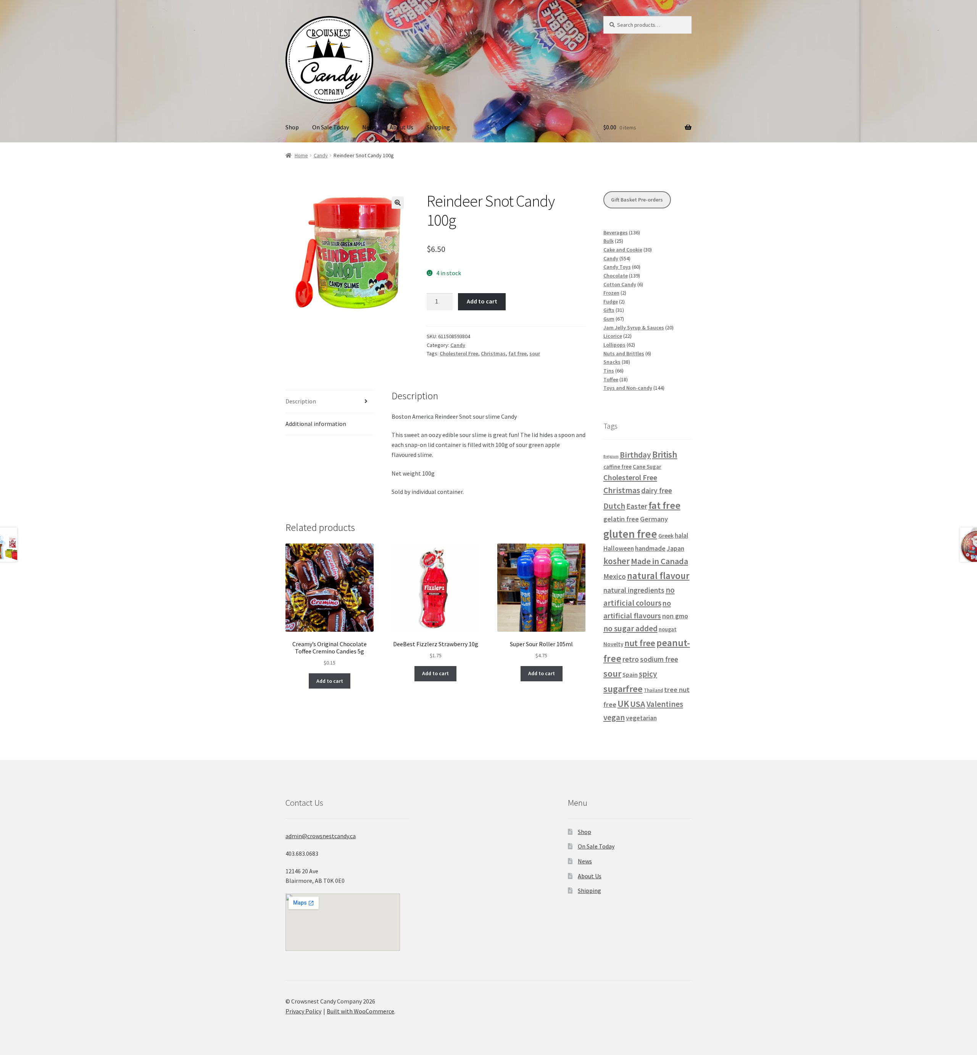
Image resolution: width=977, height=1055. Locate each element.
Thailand (653, 690)
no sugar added (630, 628)
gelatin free (621, 519)
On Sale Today (330, 127)
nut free (639, 643)
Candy (321, 155)
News (369, 127)
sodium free (659, 659)
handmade (650, 548)
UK (623, 704)
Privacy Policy (303, 1011)
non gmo (675, 615)
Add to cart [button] (329, 681)
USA (637, 703)
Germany (654, 519)
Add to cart (482, 301)
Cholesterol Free (459, 353)
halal (681, 536)
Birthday (635, 455)
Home (301, 155)
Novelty (613, 644)
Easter (636, 506)
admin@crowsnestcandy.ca (320, 836)
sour (534, 353)
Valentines (664, 704)
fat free (517, 353)
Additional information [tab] (315, 423)
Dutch (614, 506)
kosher (616, 560)
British (664, 454)
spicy (648, 674)
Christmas (493, 353)
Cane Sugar (647, 466)
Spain (630, 674)
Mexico (614, 576)
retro (630, 659)
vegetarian (641, 718)
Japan (675, 548)
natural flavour (658, 576)
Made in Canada (659, 561)
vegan (614, 717)
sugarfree (623, 689)
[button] (398, 203)
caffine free (617, 466)
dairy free (656, 490)
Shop (292, 127)
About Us (401, 127)
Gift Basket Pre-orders (637, 199)
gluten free (630, 534)
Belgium (611, 456)
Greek (666, 535)
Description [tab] (300, 401)
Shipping (438, 127)
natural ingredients (633, 590)
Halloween (618, 548)
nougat (668, 629)
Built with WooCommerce (360, 1011)
